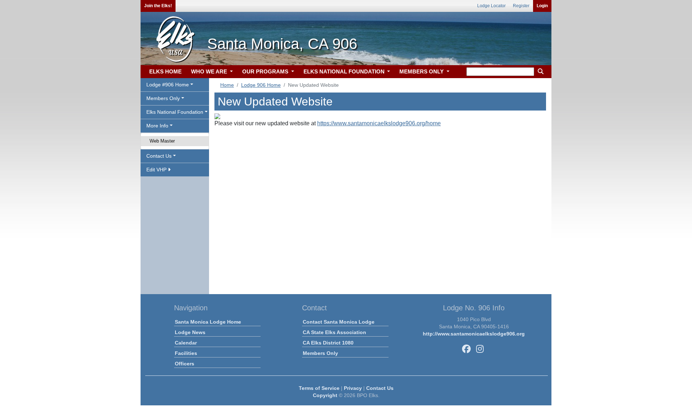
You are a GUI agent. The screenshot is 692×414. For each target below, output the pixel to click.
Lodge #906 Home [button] (167, 84)
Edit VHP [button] (157, 169)
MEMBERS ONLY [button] (422, 71)
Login (542, 5)
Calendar (186, 343)
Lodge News (190, 332)
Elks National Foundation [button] (174, 112)
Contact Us (380, 388)
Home (227, 85)
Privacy (353, 388)
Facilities (186, 353)
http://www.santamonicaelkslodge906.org (474, 334)
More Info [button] (157, 126)
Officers (184, 363)
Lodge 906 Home (261, 85)
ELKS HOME (165, 71)
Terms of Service (319, 388)
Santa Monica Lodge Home (208, 322)
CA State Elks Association (334, 332)
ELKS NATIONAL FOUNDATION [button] (344, 71)
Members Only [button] (163, 98)
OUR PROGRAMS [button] (266, 71)
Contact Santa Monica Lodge (338, 322)
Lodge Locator (491, 5)
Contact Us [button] (159, 156)
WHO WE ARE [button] (210, 71)
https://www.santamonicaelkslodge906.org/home (379, 123)
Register (521, 5)
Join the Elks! (158, 5)
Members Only (320, 353)
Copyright (325, 395)
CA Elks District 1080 (328, 343)
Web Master (162, 141)
